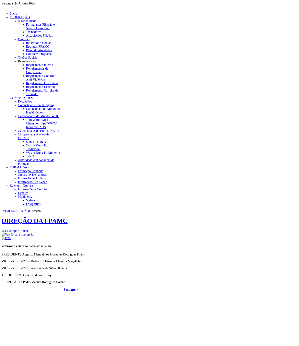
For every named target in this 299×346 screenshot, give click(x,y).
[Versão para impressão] (18, 234)
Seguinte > (71, 289)
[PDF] (6, 238)
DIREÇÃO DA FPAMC (35, 220)
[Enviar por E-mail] (15, 230)
